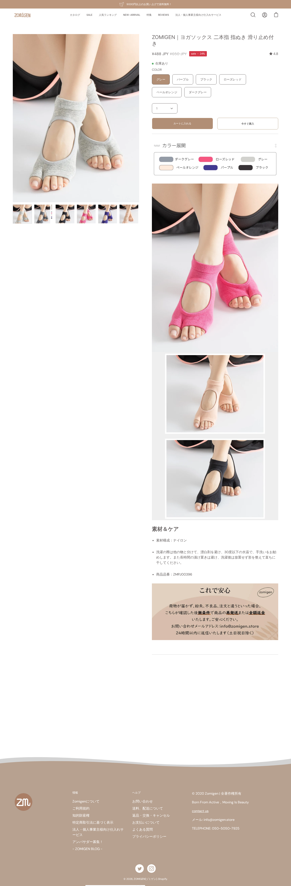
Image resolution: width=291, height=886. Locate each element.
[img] (273, 53)
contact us (200, 811)
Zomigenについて (85, 801)
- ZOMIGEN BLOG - (87, 849)
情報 (75, 792)
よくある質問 (142, 829)
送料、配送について (147, 808)
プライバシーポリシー (149, 836)
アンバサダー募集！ (87, 842)
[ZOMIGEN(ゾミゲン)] (22, 15)
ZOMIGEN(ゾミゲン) (145, 879)
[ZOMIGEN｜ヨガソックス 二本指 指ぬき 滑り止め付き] (22, 214)
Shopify (162, 879)
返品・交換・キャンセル (151, 815)
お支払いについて (146, 822)
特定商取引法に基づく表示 (92, 822)
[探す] (253, 15)
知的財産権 (80, 815)
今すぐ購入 (247, 123)
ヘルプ (136, 792)
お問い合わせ (142, 801)
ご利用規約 (80, 808)
